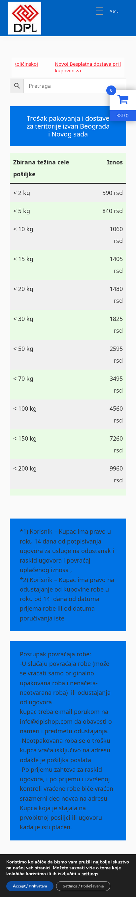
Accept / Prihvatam (30, 886)
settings (90, 874)
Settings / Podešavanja (83, 886)
